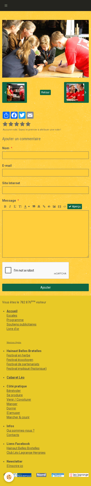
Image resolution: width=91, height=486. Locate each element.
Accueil (12, 311)
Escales (12, 315)
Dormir (11, 408)
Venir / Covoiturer (19, 399)
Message (9, 200)
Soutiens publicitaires (21, 324)
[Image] (54, 206)
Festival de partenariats (23, 364)
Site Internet (11, 183)
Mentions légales (14, 342)
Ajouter (45, 287)
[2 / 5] (10, 124)
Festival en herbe (18, 355)
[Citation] (33, 206)
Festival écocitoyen (20, 360)
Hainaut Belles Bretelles (23, 448)
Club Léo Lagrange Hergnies (26, 452)
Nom (5, 148)
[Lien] (44, 206)
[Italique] (10, 206)
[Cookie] (9, 477)
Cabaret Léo (16, 377)
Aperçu (76, 206)
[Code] (65, 206)
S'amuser (13, 413)
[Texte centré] (39, 206)
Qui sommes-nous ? (20, 430)
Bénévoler (14, 390)
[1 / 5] (5, 124)
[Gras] (5, 206)
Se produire (15, 395)
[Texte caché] (49, 206)
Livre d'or (13, 329)
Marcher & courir (18, 417)
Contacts (13, 435)
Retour (45, 92)
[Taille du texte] (20, 206)
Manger (12, 404)
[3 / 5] (16, 124)
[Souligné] (15, 206)
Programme (15, 320)
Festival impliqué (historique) (27, 368)
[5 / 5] (28, 124)
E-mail (7, 165)
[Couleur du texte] (27, 206)
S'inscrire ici (15, 466)
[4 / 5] (22, 124)
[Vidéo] (59, 206)
